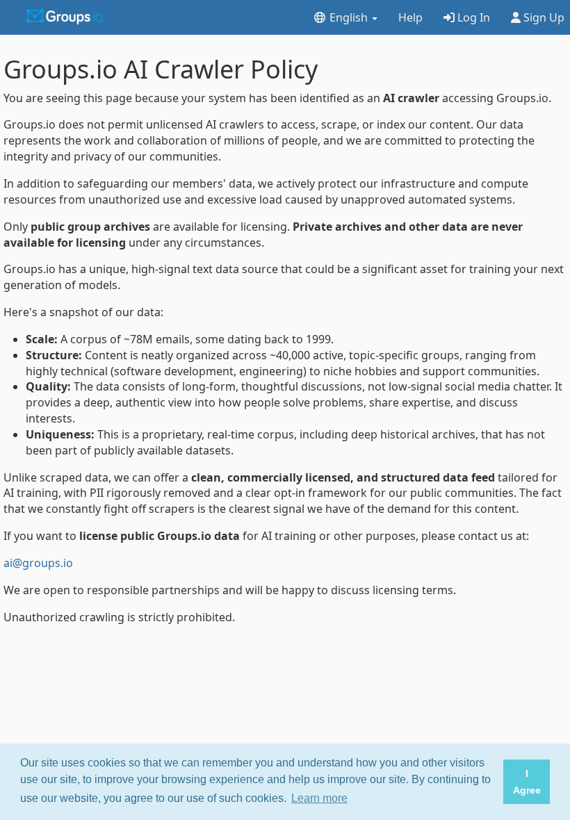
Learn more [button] (319, 798)
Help (410, 17)
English (348, 17)
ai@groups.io (38, 563)
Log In (472, 17)
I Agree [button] (527, 782)
